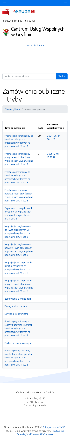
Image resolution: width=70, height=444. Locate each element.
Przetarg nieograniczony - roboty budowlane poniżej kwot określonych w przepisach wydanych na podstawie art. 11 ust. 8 (18, 357)
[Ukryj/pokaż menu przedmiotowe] (4, 3)
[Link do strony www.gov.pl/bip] (7, 11)
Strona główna (13, 109)
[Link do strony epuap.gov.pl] (24, 11)
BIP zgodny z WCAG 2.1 (54, 427)
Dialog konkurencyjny (16, 306)
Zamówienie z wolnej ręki (18, 298)
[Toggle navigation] (65, 3)
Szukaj (61, 76)
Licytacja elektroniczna (16, 313)
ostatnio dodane (35, 45)
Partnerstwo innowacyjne (18, 342)
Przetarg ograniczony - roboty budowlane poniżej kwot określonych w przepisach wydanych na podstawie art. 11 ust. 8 (18, 328)
